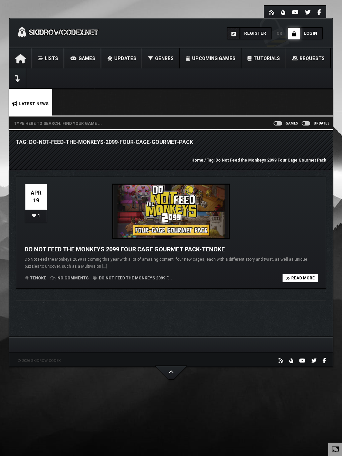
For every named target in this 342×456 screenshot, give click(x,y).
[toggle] (335, 449)
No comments (73, 278)
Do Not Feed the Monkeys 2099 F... (135, 278)
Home (197, 160)
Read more (303, 278)
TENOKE (38, 278)
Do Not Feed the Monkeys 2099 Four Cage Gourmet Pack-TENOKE (125, 249)
